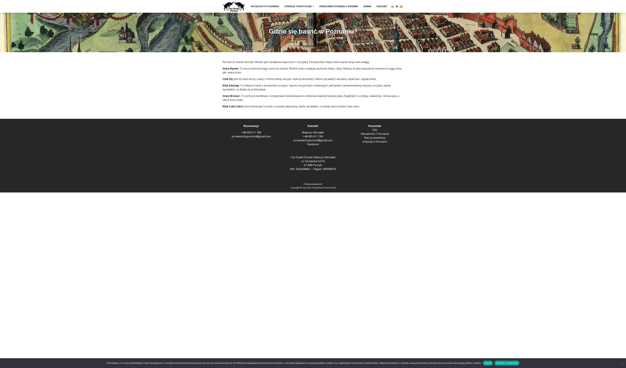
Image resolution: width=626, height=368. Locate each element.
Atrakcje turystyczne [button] (298, 6)
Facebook (313, 144)
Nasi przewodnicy (375, 137)
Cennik (367, 6)
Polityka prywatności (313, 184)
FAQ (374, 130)
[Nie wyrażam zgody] (622, 363)
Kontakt (382, 6)
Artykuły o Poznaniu (375, 141)
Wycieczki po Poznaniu (265, 6)
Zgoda (487, 363)
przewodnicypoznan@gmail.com (251, 136)
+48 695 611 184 (251, 132)
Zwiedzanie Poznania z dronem (338, 6)
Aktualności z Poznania (375, 134)
